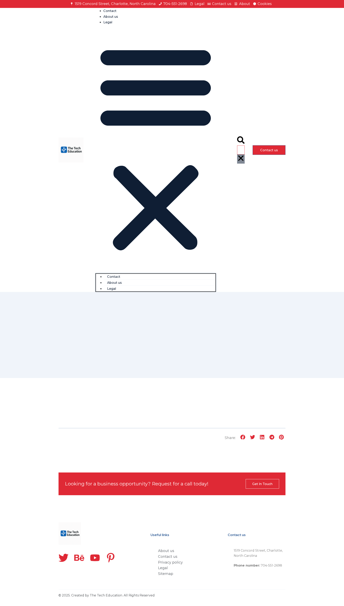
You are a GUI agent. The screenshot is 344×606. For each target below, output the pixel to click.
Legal (107, 22)
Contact (109, 11)
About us (110, 17)
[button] (155, 147)
